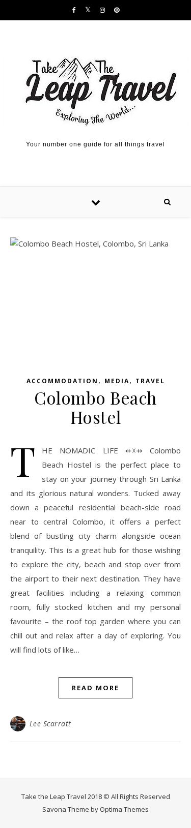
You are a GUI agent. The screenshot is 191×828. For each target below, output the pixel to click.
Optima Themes (124, 809)
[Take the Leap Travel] (95, 91)
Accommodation (62, 381)
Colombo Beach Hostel (95, 407)
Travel (150, 381)
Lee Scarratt (50, 723)
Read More (95, 687)
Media (116, 381)
